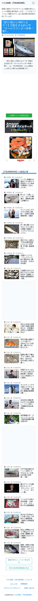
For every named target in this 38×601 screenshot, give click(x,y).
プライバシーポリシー (12, 588)
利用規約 (24, 584)
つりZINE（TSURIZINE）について (19, 580)
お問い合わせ (29, 588)
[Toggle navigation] (33, 3)
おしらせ (14, 584)
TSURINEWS (21, 35)
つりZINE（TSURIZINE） (23, 595)
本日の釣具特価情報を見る (19, 568)
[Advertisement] (19, 94)
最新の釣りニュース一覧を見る (19, 561)
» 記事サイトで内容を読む (19, 115)
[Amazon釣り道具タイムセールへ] (19, 126)
